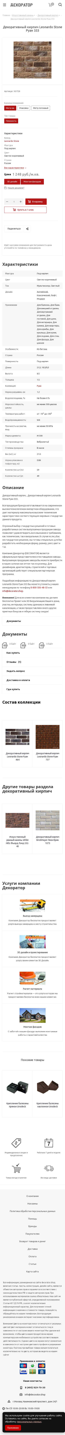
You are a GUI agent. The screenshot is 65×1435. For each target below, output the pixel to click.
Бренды (32, 1226)
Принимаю (13, 1427)
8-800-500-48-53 (39, 587)
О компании (32, 1196)
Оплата (32, 1256)
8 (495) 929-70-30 (35, 1387)
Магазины (32, 1203)
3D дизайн (12, 181)
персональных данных (29, 1421)
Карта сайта (32, 1271)
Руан (39, 386)
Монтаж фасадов (32, 181)
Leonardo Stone (11, 141)
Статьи (32, 1264)
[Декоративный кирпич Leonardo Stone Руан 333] (32, 60)
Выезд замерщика (32, 916)
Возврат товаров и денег (32, 1241)
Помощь (32, 1218)
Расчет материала (32, 989)
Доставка (33, 1249)
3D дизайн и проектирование (32, 952)
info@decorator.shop (12, 591)
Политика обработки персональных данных (32, 1211)
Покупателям (32, 1234)
